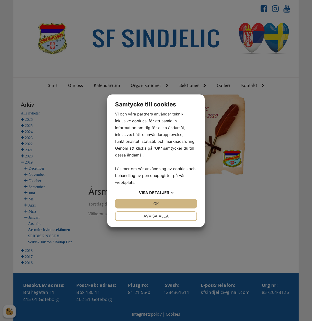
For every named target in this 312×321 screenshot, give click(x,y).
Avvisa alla (156, 216)
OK (156, 203)
